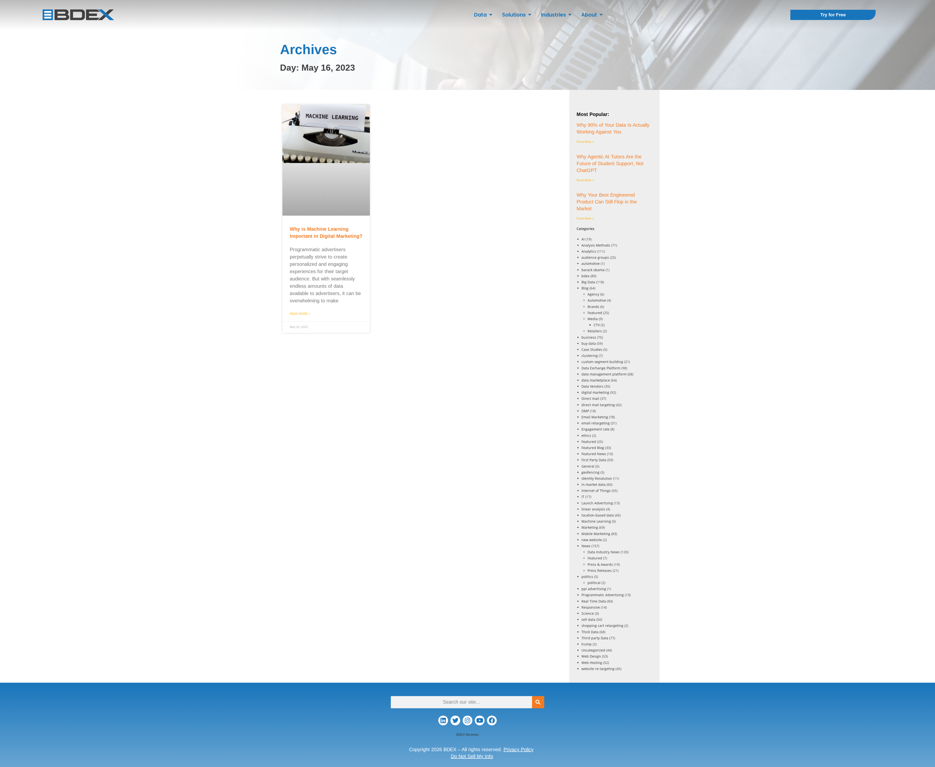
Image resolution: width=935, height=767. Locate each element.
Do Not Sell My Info (472, 756)
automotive (590, 263)
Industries (553, 14)
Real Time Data (593, 601)
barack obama (593, 270)
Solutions (514, 14)
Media (593, 318)
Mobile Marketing (595, 533)
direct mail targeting (598, 405)
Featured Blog (592, 447)
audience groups (595, 257)
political (594, 582)
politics (587, 576)
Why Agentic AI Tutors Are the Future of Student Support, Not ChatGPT (610, 163)
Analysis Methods (595, 245)
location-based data (597, 515)
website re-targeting (598, 668)
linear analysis (593, 509)
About (589, 14)
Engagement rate (595, 429)
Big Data (588, 282)
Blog (585, 288)
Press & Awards (600, 564)
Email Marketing (594, 417)
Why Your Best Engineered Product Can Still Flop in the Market (607, 201)
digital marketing (595, 392)
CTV (597, 325)
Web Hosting (591, 662)
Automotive (597, 300)
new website (591, 539)
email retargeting (595, 423)
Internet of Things (596, 490)
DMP (585, 411)
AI (583, 239)
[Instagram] (467, 720)
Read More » (300, 314)
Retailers (595, 331)
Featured (595, 312)
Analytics (588, 251)
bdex (585, 276)
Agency (593, 294)
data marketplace (595, 380)
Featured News (593, 453)
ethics (586, 435)
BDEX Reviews (467, 734)
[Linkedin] (443, 720)
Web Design (591, 656)
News (585, 546)
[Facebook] (492, 720)
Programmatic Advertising (602, 595)
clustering (589, 355)
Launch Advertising (597, 503)
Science (587, 613)
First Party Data (593, 460)
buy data (588, 343)
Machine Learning (596, 521)
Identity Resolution (596, 478)
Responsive (590, 607)
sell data (588, 619)
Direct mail (590, 398)
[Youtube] (480, 720)
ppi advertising (593, 588)
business (588, 337)
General (587, 466)
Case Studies (591, 349)
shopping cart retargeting (602, 625)
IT (582, 496)
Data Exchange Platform (600, 368)
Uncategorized (593, 650)
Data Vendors (592, 386)
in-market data (593, 484)
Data (480, 14)
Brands (593, 306)
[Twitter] (455, 720)
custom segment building (602, 361)
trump (586, 644)
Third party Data (594, 638)
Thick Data (589, 632)
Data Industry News (604, 552)
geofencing (590, 472)
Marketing (589, 527)
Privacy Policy (518, 749)
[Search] (538, 702)
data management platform (603, 374)
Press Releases (600, 570)
